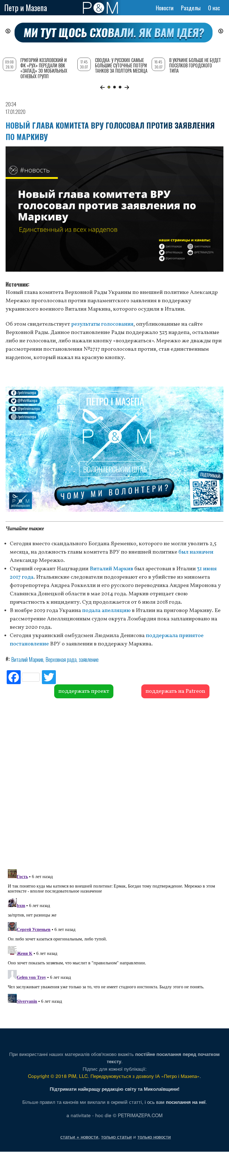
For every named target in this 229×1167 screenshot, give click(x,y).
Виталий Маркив (111, 569)
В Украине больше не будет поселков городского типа (195, 65)
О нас (214, 8)
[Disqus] (114, 782)
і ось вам (175, 1101)
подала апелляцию (106, 611)
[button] (102, 87)
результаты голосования (102, 324)
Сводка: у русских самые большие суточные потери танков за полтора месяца (121, 65)
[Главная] (100, 8)
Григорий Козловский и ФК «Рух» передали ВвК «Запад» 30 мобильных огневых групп (43, 68)
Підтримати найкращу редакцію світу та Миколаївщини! (115, 1088)
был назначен (195, 552)
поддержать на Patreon (175, 691)
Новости (164, 8)
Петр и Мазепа (25, 7)
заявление (89, 659)
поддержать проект (83, 691)
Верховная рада (61, 659)
